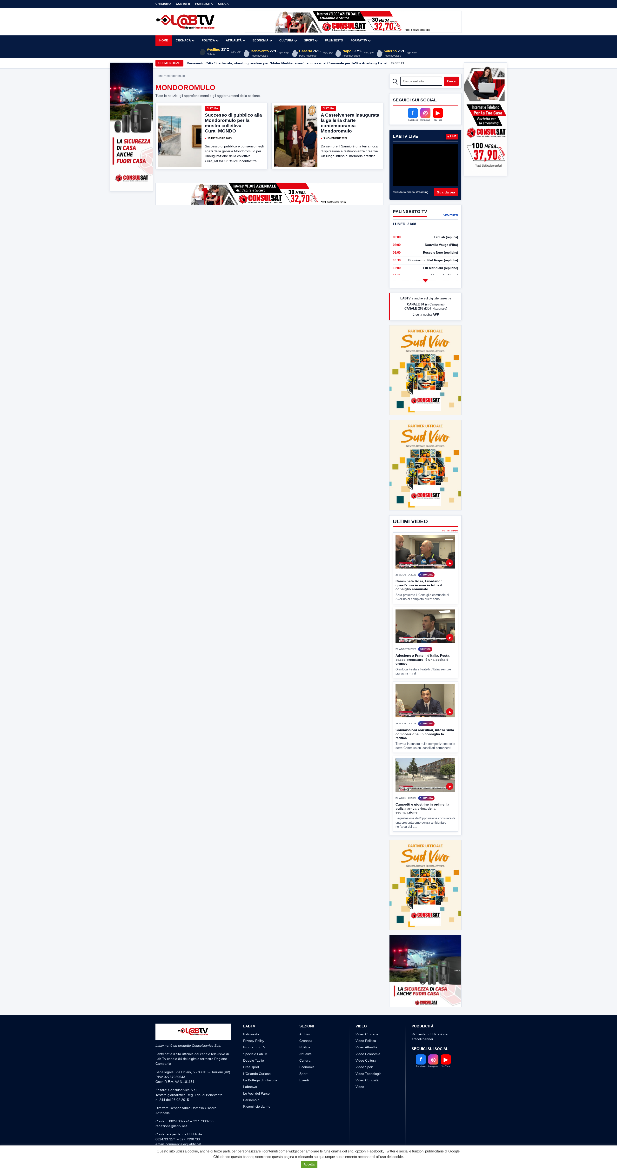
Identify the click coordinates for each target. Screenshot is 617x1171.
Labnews (250, 1069)
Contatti (183, 4)
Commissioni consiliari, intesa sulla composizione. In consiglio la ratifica (425, 716)
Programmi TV (254, 1029)
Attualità (234, 40)
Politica (208, 40)
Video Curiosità (367, 1062)
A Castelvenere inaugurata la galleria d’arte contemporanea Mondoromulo (350, 122)
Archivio (305, 1016)
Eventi (304, 1062)
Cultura (286, 40)
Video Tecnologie (368, 1056)
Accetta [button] (309, 1164)
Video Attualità (366, 1029)
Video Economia (367, 1036)
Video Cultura (365, 1043)
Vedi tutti (450, 215)
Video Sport (364, 1049)
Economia (260, 40)
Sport (309, 40)
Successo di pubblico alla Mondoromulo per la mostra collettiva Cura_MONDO (233, 122)
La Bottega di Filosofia (260, 1062)
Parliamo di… (253, 1082)
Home (163, 40)
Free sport (251, 1049)
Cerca (223, 4)
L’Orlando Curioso (257, 1056)
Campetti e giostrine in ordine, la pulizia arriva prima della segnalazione (422, 790)
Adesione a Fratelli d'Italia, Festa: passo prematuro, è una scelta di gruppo (423, 642)
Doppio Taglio (253, 1043)
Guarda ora (446, 192)
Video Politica (365, 1023)
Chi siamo (163, 4)
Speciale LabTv (255, 1036)
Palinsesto (334, 40)
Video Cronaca (366, 1016)
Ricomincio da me (256, 1089)
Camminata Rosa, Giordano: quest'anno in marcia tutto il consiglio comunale (419, 567)
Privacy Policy (253, 1023)
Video (359, 1069)
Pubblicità (204, 4)
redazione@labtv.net (171, 1108)
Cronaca (183, 40)
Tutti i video (450, 513)
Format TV (359, 40)
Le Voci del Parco (256, 1075)
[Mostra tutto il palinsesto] (425, 280)
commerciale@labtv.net (183, 1126)
